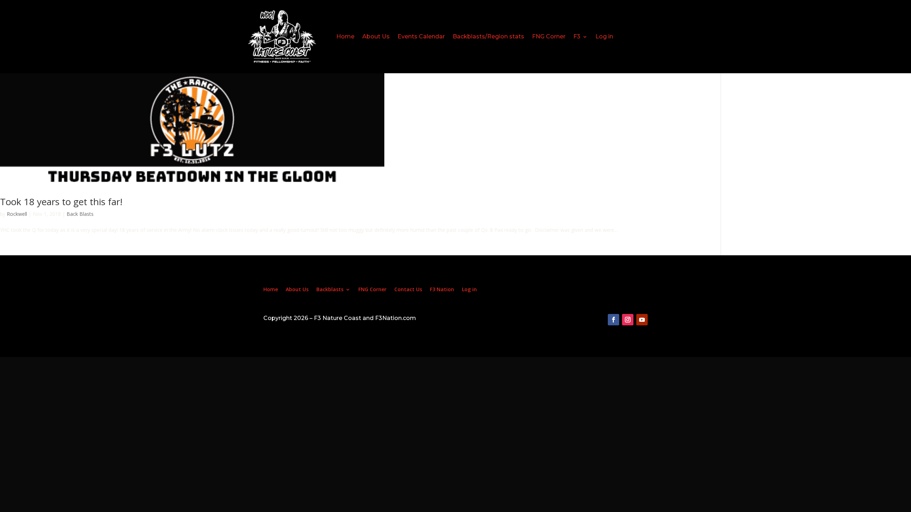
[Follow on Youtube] (642, 319)
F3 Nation (442, 290)
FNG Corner (548, 36)
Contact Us (408, 290)
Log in (604, 36)
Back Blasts (80, 213)
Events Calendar (421, 36)
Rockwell (17, 213)
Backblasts (329, 290)
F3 (576, 36)
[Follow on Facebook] (613, 319)
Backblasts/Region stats (488, 36)
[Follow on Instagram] (627, 319)
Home (345, 36)
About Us (376, 36)
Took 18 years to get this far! (61, 201)
